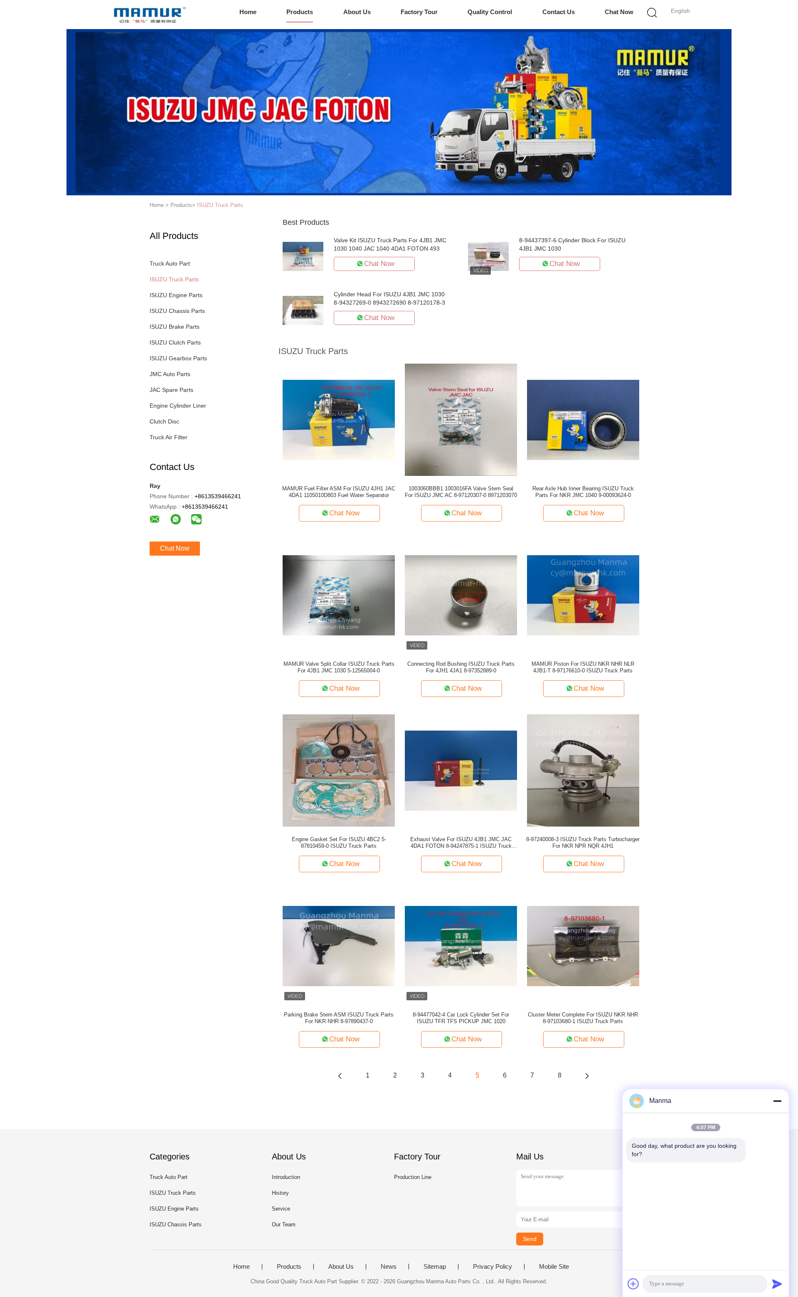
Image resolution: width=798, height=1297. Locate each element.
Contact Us (558, 11)
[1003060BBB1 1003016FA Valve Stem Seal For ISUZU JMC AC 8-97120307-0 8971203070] (461, 419)
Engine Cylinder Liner (178, 405)
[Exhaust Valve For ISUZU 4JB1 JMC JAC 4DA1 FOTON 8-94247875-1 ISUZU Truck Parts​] (461, 770)
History (280, 1193)
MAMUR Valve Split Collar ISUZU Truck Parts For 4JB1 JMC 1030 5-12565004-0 (338, 667)
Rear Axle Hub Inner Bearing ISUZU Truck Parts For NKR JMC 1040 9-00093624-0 (583, 491)
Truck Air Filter (168, 437)
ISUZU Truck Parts (220, 205)
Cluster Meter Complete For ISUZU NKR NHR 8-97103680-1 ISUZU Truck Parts (583, 1018)
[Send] (777, 1284)
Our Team (284, 1224)
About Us (357, 11)
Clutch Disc (164, 421)
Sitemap (435, 1267)
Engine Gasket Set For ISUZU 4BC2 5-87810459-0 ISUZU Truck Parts (339, 842)
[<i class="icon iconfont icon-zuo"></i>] (340, 1075)
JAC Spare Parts (171, 389)
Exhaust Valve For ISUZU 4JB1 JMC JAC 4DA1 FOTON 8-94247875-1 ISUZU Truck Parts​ (461, 842)
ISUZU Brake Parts (175, 326)
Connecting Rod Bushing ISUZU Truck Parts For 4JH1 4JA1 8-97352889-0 (461, 667)
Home (247, 11)
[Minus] (777, 1101)
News (389, 1267)
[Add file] (633, 1284)
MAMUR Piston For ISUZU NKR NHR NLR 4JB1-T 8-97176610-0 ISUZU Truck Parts (583, 667)
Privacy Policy (492, 1267)
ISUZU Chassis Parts (177, 311)
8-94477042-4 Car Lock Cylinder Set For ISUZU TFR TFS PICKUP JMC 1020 (461, 1018)
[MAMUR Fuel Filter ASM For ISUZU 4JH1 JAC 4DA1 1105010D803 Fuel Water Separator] (339, 419)
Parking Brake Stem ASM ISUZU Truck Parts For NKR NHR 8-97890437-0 (339, 1018)
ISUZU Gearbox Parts (178, 358)
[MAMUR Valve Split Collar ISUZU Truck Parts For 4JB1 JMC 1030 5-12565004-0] (339, 595)
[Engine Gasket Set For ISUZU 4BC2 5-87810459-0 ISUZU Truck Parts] (339, 770)
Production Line (412, 1177)
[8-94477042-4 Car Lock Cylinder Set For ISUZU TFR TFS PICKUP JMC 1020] (461, 945)
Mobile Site (554, 1267)
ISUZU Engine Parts (176, 295)
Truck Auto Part (170, 263)
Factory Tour (419, 11)
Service (281, 1209)
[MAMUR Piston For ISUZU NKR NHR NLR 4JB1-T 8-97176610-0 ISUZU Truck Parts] (583, 595)
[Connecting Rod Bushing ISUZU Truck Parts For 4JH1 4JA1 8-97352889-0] (461, 595)
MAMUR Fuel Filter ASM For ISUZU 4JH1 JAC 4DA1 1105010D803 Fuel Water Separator (338, 491)
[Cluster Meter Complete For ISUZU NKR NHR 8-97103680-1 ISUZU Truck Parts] (583, 945)
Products (299, 11)
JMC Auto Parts (170, 374)
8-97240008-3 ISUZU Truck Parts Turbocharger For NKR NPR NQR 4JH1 (583, 842)
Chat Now (619, 11)
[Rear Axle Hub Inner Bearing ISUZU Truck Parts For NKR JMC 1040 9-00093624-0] (583, 419)
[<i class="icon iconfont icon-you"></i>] (587, 1075)
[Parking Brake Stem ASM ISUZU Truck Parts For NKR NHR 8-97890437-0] (339, 945)
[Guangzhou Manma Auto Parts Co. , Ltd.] (148, 14)
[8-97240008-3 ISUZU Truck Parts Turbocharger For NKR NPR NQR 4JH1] (583, 770)
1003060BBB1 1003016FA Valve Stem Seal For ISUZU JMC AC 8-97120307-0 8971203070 (461, 491)
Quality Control (490, 11)
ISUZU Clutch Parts (175, 342)
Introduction (286, 1177)
